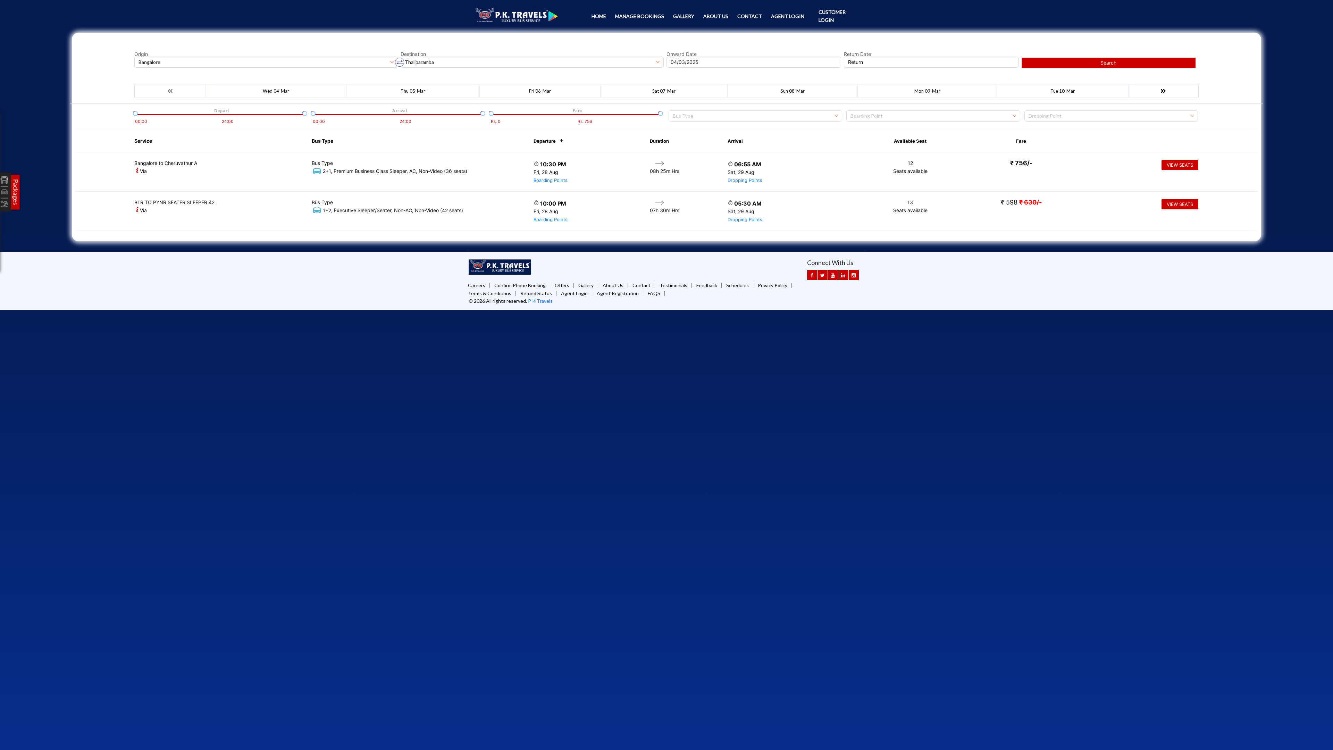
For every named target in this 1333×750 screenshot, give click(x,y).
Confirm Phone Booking (520, 285)
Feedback (706, 285)
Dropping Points (745, 180)
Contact (749, 16)
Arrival (735, 141)
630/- (1030, 202)
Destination (413, 54)
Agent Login (787, 16)
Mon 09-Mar (927, 91)
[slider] (134, 113)
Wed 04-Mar (276, 91)
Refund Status (536, 293)
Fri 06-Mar (540, 91)
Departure (545, 141)
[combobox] (755, 116)
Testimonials (673, 285)
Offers (562, 285)
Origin (141, 54)
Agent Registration (618, 293)
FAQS (654, 293)
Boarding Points (551, 180)
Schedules (737, 285)
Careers (476, 285)
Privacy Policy (772, 285)
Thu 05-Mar (413, 91)
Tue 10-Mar (1062, 91)
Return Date (857, 54)
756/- (1021, 163)
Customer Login (832, 16)
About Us (715, 16)
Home (599, 16)
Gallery (683, 16)
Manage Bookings (639, 16)
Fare (1021, 141)
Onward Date (681, 54)
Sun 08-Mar (793, 91)
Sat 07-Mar (664, 91)
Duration (659, 141)
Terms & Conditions (489, 293)
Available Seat (910, 141)
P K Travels (540, 301)
